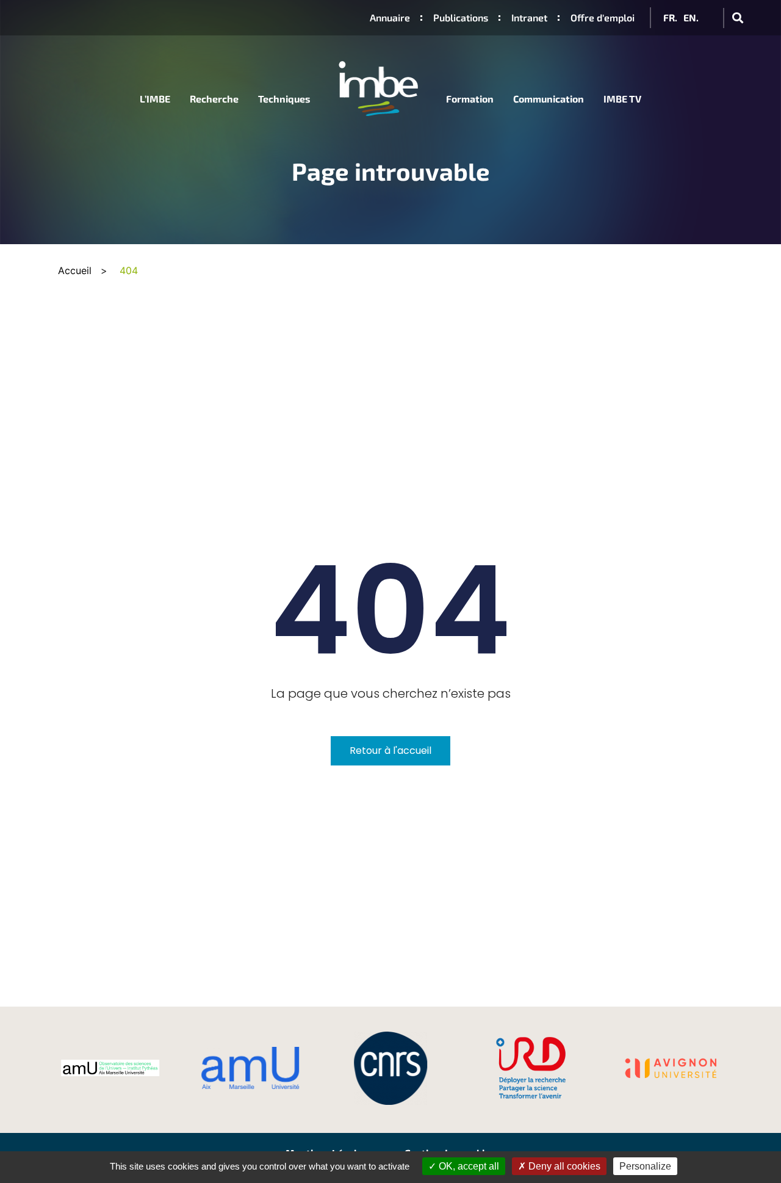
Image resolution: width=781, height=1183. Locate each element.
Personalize (645, 1166)
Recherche (214, 98)
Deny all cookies (563, 1166)
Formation (470, 98)
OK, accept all (467, 1166)
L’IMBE (155, 98)
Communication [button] (548, 98)
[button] (737, 18)
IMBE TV (622, 98)
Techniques (284, 98)
